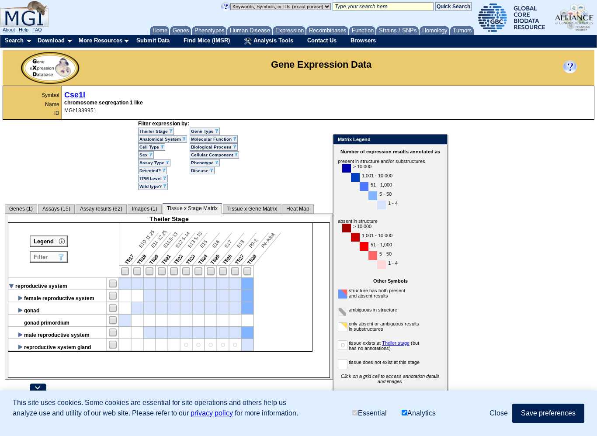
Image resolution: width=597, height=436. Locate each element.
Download (51, 40)
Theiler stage (396, 343)
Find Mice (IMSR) (207, 40)
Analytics (421, 413)
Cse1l (74, 94)
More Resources (100, 40)
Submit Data (153, 40)
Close (439, 140)
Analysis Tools (272, 40)
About (9, 29)
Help (23, 29)
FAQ (37, 29)
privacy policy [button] (212, 413)
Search (14, 40)
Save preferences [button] (548, 413)
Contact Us (322, 40)
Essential (372, 413)
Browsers (363, 40)
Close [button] (498, 413)
